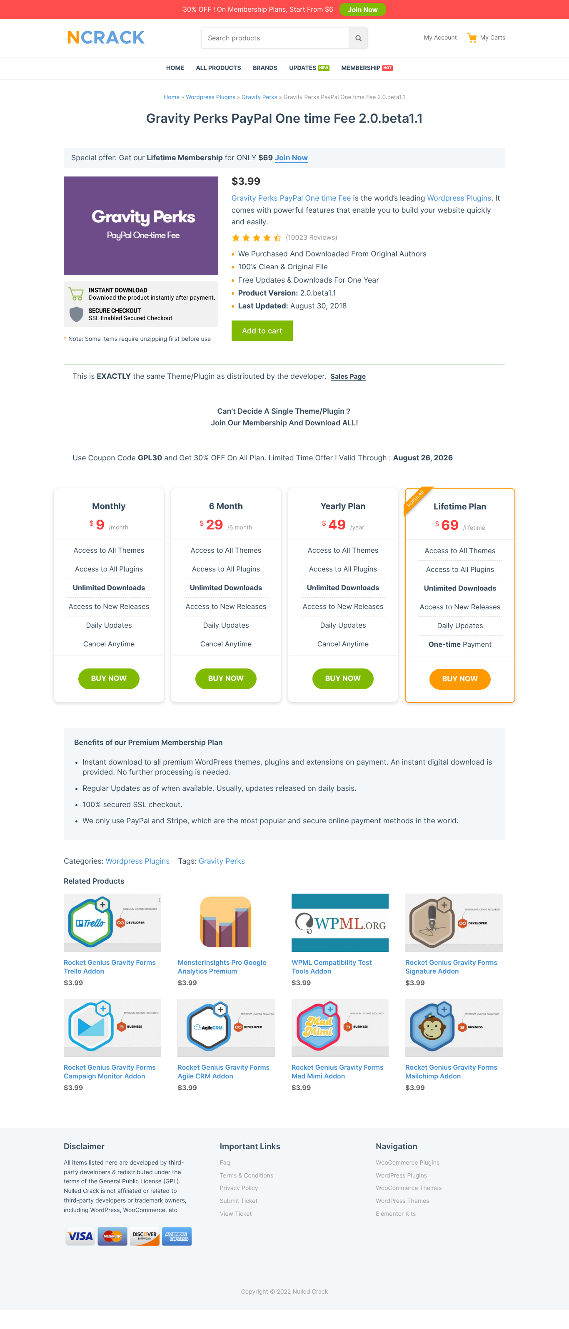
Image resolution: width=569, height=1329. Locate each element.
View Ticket (236, 1213)
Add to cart (262, 330)
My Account (440, 37)
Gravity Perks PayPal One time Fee (291, 198)
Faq (225, 1162)
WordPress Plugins (401, 1175)
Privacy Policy (239, 1188)
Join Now (363, 9)
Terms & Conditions (247, 1175)
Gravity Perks (259, 97)
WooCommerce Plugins (407, 1162)
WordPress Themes (402, 1201)
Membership (361, 68)
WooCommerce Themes (409, 1188)
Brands (265, 68)
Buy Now (109, 678)
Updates (302, 68)
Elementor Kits (396, 1213)
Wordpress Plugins (210, 97)
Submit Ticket (239, 1201)
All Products (218, 68)
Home (175, 68)
